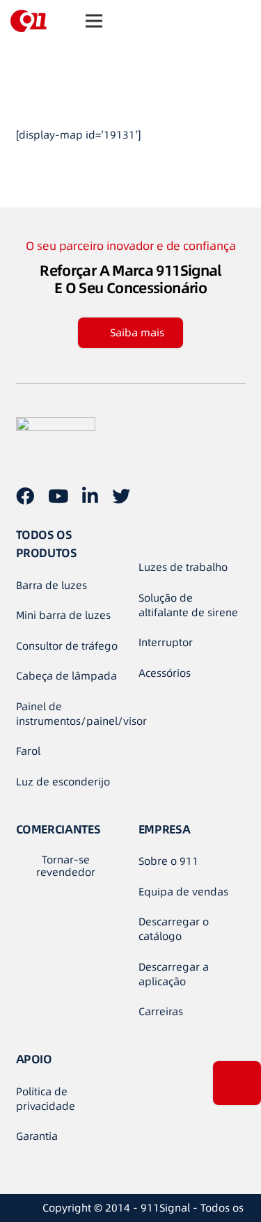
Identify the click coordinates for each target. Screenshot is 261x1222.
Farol (28, 751)
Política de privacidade (45, 1098)
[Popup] (237, 1083)
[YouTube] (58, 496)
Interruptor (166, 642)
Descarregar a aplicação (174, 974)
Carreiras (161, 1011)
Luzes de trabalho (183, 567)
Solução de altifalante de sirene (188, 605)
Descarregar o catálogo (174, 928)
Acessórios (165, 673)
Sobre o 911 (168, 861)
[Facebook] (25, 496)
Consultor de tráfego (67, 646)
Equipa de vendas (183, 891)
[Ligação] (28, 21)
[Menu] (94, 20)
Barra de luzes (51, 585)
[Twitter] (121, 496)
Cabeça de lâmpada (66, 675)
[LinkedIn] (90, 496)
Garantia (37, 1136)
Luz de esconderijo (63, 781)
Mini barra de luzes (63, 615)
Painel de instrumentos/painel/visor (81, 713)
